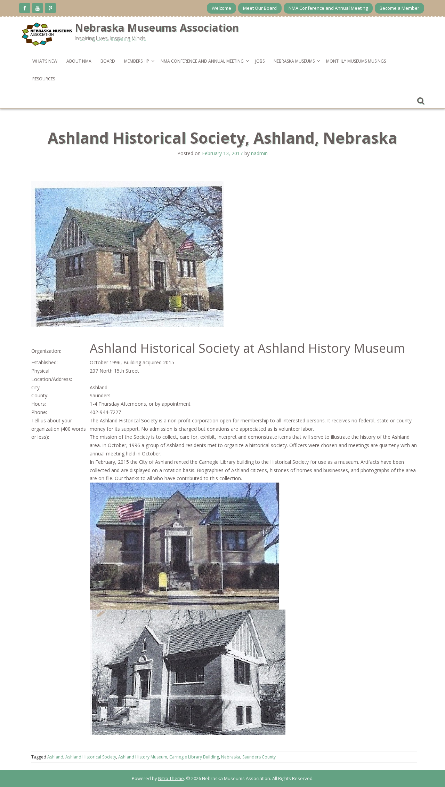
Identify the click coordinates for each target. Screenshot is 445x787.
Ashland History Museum (142, 757)
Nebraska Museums (294, 61)
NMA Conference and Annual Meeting (328, 8)
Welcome (221, 8)
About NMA (78, 61)
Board (107, 61)
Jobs (260, 61)
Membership (136, 61)
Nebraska (230, 757)
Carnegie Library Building (194, 757)
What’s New (44, 61)
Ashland (55, 757)
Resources (43, 79)
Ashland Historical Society (90, 757)
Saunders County (259, 757)
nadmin (259, 153)
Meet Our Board (260, 8)
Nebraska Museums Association (157, 28)
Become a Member (399, 8)
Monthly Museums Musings (356, 61)
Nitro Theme (171, 778)
